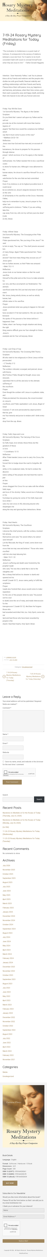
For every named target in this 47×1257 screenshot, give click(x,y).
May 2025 (6, 895)
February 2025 (8, 908)
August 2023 (7, 984)
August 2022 (7, 1034)
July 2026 (6, 866)
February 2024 (8, 958)
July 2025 (6, 887)
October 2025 (8, 874)
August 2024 (7, 933)
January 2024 (8, 963)
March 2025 (7, 903)
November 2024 (9, 920)
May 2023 (6, 996)
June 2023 (7, 992)
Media (5, 1072)
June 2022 (7, 1043)
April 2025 (6, 899)
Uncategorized (27, 667)
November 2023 (9, 971)
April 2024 (6, 950)
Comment (7, 708)
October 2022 (8, 1026)
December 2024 (9, 916)
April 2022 (6, 1047)
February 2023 (8, 1009)
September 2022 (9, 1030)
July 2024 (6, 937)
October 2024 (8, 924)
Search (5, 795)
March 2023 (7, 1005)
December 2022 (9, 1017)
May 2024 (6, 946)
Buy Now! (10, 1183)
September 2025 (9, 878)
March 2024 (7, 954)
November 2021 (9, 1060)
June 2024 (7, 941)
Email (5, 743)
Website (6, 752)
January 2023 (8, 1013)
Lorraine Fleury (11, 657)
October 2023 (8, 975)
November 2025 (9, 870)
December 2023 (9, 967)
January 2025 (8, 912)
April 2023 (6, 1000)
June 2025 (7, 891)
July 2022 (6, 1038)
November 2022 (9, 1021)
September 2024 (9, 929)
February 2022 (8, 1055)
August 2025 (7, 882)
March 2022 (7, 1051)
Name (5, 734)
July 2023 (6, 988)
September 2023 (9, 979)
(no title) (6, 827)
